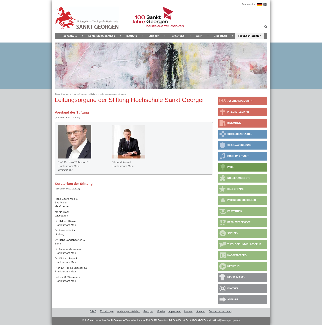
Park (230, 167)
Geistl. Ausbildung (239, 145)
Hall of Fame (235, 189)
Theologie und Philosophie (244, 244)
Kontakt (232, 288)
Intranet (188, 311)
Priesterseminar (238, 112)
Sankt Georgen (62, 94)
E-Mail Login (106, 311)
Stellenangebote (238, 178)
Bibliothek (220, 35)
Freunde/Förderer (249, 35)
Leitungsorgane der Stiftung (112, 94)
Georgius (148, 311)
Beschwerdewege (238, 222)
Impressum (174, 311)
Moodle (161, 311)
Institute (131, 35)
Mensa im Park (236, 277)
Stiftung (93, 94)
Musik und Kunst (238, 156)
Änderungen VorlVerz (128, 311)
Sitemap (200, 311)
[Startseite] (87, 18)
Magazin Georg (237, 255)
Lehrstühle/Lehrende (101, 35)
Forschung (177, 35)
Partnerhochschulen (241, 200)
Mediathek (234, 266)
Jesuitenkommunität (240, 101)
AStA (199, 35)
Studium (154, 35)
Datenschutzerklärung (220, 311)
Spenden (232, 233)
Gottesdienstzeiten (239, 134)
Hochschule (69, 35)
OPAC (93, 311)
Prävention (234, 211)
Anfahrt (232, 299)
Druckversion (248, 4)
